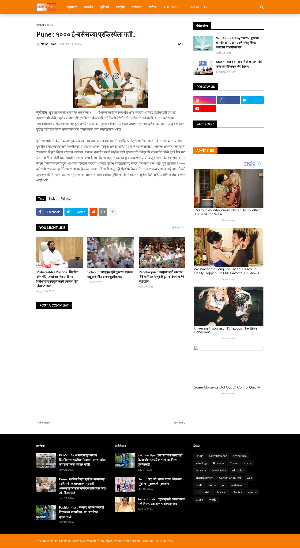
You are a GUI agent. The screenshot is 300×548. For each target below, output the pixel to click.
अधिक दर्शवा (178, 227)
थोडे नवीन (44, 423)
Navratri (222, 492)
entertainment (204, 477)
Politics (65, 198)
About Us (166, 541)
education (238, 470)
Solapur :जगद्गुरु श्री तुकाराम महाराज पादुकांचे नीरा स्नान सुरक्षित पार (110, 274)
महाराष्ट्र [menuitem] (72, 7)
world (213, 499)
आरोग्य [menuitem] (152, 7)
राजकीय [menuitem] (88, 7)
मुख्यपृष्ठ (40, 24)
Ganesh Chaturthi (230, 477)
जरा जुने (178, 423)
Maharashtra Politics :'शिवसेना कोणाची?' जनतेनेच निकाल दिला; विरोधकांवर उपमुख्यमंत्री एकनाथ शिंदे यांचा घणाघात (57, 279)
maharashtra (203, 492)
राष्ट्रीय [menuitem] (120, 7)
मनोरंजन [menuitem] (137, 7)
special (252, 492)
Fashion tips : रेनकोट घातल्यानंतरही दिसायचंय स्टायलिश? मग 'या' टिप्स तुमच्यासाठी (81, 511)
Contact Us (150, 541)
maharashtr (238, 485)
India (50, 24)
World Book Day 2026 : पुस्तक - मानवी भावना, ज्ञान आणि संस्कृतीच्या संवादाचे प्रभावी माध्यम (238, 42)
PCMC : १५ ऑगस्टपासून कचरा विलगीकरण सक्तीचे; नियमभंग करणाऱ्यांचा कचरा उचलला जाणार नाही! (82, 459)
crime (247, 463)
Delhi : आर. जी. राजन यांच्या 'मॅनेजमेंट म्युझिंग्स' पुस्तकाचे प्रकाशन (160, 481)
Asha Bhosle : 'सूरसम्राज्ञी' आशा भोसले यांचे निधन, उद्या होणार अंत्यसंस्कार (161, 501)
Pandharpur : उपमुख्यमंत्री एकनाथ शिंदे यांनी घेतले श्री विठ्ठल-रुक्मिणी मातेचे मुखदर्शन (161, 276)
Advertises (205, 150)
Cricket (234, 463)
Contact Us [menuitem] (197, 7)
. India (199, 456)
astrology (201, 463)
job (223, 485)
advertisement (218, 456)
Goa (249, 477)
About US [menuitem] (171, 7)
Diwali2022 (219, 470)
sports (199, 499)
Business (218, 463)
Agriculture (239, 456)
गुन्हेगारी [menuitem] (104, 7)
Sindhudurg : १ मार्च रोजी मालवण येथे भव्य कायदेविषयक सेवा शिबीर (239, 64)
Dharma (201, 470)
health (199, 485)
